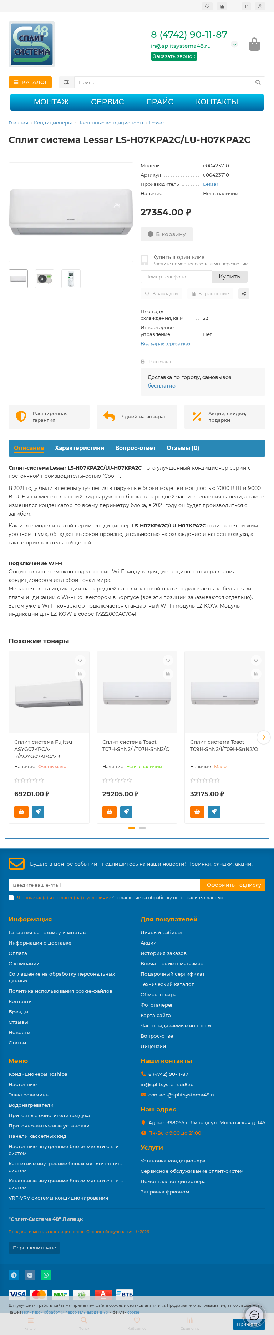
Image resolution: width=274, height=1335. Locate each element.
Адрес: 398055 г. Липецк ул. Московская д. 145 (206, 1122)
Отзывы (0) (183, 448)
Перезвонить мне (34, 1247)
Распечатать (161, 361)
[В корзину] (21, 812)
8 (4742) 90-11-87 (189, 34)
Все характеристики (165, 343)
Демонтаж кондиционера (173, 1181)
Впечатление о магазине (172, 963)
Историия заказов (164, 953)
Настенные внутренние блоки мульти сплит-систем (66, 1150)
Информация (30, 919)
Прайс (160, 101)
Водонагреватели (31, 1105)
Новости (19, 1032)
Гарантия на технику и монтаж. (48, 932)
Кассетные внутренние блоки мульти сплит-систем (65, 1167)
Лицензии (153, 1046)
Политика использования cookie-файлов (60, 991)
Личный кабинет (162, 932)
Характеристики (80, 448)
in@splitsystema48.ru (181, 45)
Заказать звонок (174, 56)
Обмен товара (159, 994)
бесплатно (162, 386)
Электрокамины (29, 1095)
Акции (149, 943)
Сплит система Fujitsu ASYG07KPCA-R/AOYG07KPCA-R (43, 749)
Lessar (156, 123)
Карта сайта (156, 1015)
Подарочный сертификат (173, 974)
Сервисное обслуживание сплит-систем (192, 1171)
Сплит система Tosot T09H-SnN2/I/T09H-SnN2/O (224, 745)
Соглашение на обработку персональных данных (62, 977)
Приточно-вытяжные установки (49, 1126)
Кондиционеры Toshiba (38, 1074)
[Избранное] (207, 6)
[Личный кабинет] (260, 6)
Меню (18, 1060)
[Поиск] (258, 82)
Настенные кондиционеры (110, 123)
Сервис (107, 101)
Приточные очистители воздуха (49, 1115)
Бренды (19, 1011)
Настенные (23, 1084)
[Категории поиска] (66, 82)
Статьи (17, 1042)
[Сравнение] (222, 6)
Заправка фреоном (165, 1192)
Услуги (152, 1147)
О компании (24, 963)
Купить (229, 276)
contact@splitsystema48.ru (182, 1095)
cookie (133, 1312)
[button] (10, 737)
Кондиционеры (53, 123)
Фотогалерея (157, 1005)
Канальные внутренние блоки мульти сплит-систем (66, 1184)
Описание (29, 448)
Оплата (18, 953)
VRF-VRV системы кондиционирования (58, 1198)
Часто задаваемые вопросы (176, 1025)
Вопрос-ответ (135, 448)
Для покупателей (169, 919)
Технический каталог (167, 984)
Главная (18, 123)
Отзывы (18, 1022)
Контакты (217, 101)
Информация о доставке (40, 943)
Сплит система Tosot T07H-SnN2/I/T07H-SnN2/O (136, 745)
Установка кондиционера (173, 1160)
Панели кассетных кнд (37, 1136)
